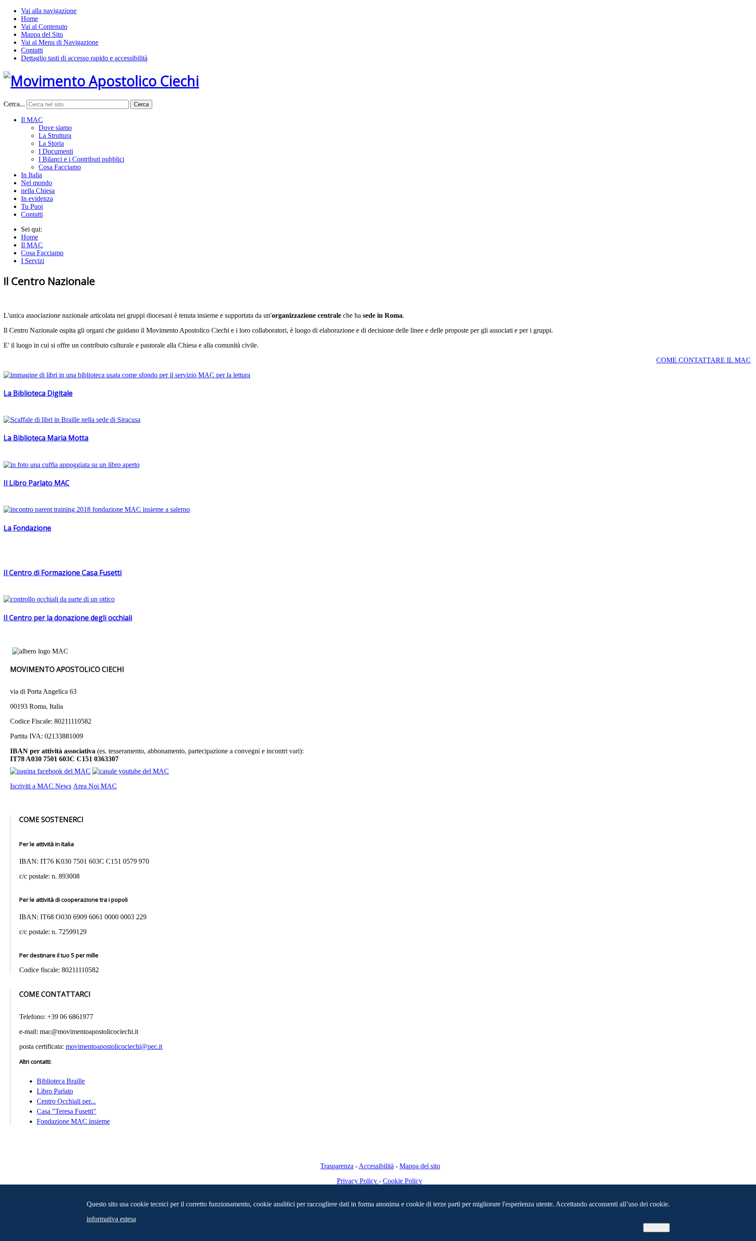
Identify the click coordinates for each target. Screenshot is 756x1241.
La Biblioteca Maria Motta (46, 438)
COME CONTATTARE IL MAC (703, 360)
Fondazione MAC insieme (73, 1121)
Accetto (656, 1227)
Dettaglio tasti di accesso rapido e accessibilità (84, 58)
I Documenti (55, 151)
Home (29, 18)
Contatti (32, 50)
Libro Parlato (55, 1091)
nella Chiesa (38, 190)
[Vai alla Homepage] (101, 80)
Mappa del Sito (42, 34)
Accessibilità (376, 1166)
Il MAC (32, 119)
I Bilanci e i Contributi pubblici (81, 159)
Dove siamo (55, 127)
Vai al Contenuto (44, 26)
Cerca (141, 104)
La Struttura (54, 135)
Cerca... (14, 104)
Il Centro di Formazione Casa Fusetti (63, 572)
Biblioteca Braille (61, 1081)
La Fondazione (27, 528)
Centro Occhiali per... (66, 1101)
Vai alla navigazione (49, 10)
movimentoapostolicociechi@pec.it (114, 1046)
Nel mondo (36, 182)
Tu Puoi (32, 206)
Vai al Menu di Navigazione (59, 42)
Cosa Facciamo (59, 167)
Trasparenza (337, 1166)
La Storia (51, 143)
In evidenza (37, 198)
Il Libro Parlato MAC (37, 483)
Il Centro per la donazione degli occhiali (68, 617)
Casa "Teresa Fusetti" (66, 1111)
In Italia (31, 175)
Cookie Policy (402, 1181)
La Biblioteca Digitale (38, 393)
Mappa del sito (419, 1166)
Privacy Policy (358, 1181)
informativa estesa (111, 1219)
